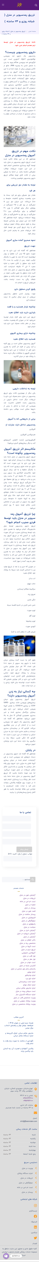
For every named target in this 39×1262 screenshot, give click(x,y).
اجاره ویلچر (31, 972)
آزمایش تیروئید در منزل (26, 933)
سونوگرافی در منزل (28, 921)
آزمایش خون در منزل (27, 895)
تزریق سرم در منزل (28, 949)
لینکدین (34, 1232)
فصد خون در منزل (28, 911)
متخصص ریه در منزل (27, 943)
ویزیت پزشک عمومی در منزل (24, 1001)
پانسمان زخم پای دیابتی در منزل (23, 969)
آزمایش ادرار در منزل (27, 930)
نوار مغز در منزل (29, 959)
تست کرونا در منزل (28, 946)
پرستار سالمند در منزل (27, 914)
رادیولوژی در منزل (29, 924)
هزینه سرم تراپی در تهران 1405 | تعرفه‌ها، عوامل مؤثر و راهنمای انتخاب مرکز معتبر (18, 1025)
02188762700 (28, 1098)
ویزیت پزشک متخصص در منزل (23, 1004)
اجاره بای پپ (30, 978)
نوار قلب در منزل (29, 956)
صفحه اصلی (32, 31)
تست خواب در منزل (27, 962)
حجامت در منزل (29, 927)
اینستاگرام (33, 1211)
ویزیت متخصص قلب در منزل (24, 998)
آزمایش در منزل (29, 937)
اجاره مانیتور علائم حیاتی (25, 988)
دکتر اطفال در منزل (28, 940)
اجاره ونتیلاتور (30, 975)
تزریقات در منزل (29, 898)
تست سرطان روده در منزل (25, 991)
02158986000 (28, 1101)
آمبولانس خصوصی (28, 953)
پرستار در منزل (29, 908)
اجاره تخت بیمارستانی (27, 982)
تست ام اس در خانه (27, 901)
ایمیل (35, 1118)
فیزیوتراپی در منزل (28, 917)
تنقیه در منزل (30, 905)
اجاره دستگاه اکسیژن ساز (25, 994)
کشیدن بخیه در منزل (27, 966)
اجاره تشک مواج (29, 985)
